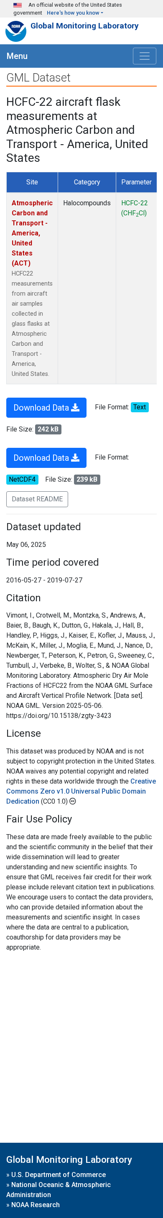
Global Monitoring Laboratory (85, 26)
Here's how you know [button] (73, 13)
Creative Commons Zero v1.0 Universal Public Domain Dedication (81, 791)
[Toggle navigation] (144, 56)
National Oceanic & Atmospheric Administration (58, 1190)
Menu (17, 56)
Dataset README (37, 499)
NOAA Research (35, 1205)
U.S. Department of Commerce (58, 1175)
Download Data (42, 408)
